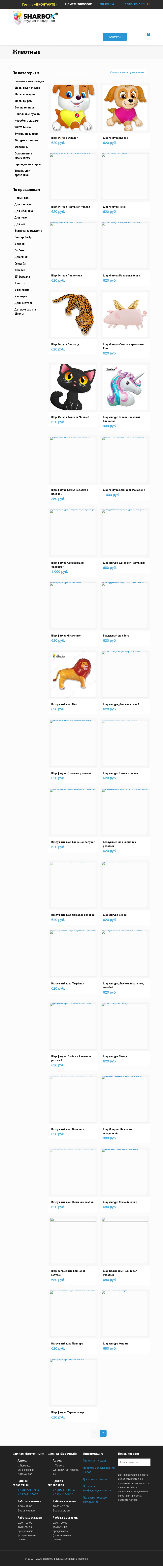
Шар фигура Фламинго (66, 635)
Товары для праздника (22, 173)
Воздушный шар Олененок (68, 1129)
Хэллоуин (21, 296)
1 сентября (22, 290)
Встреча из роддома (28, 230)
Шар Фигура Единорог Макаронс (124, 490)
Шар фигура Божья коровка (120, 773)
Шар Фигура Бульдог (64, 138)
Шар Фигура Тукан (114, 206)
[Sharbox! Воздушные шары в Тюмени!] (35, 17)
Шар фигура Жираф (115, 1343)
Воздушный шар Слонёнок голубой (73, 842)
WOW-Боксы (23, 127)
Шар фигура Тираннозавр (67, 1412)
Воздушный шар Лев (64, 704)
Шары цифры (23, 101)
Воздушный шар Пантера (67, 1343)
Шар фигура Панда (115, 1056)
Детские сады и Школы (25, 311)
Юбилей (20, 270)
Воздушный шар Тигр (116, 635)
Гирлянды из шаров (28, 164)
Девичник (21, 257)
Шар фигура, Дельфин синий (121, 704)
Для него (21, 217)
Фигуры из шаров (26, 140)
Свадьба (20, 263)
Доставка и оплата (95, 1479)
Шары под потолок (27, 88)
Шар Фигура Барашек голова (121, 275)
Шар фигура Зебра (115, 915)
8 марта (20, 283)
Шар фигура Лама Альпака (120, 1202)
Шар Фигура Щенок (115, 138)
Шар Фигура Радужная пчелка (70, 206)
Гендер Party (23, 237)
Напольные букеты (27, 114)
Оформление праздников (23, 155)
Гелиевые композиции (29, 81)
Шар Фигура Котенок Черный (70, 417)
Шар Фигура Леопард (65, 344)
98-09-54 (107, 4)
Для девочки (23, 204)
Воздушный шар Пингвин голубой (72, 1202)
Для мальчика (24, 211)
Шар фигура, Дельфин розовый (71, 773)
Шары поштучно (25, 94)
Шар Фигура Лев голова (66, 275)
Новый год (22, 198)
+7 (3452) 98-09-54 (28, 1490)
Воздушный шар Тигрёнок (67, 983)
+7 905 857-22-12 (136, 4)
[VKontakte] (18, 1558)
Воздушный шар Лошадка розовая (72, 915)
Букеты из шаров (26, 134)
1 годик (19, 244)
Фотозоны (21, 147)
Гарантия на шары (95, 1460)
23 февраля (22, 276)
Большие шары (25, 107)
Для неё (20, 224)
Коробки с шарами (27, 120)
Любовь (20, 250)
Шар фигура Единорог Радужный (124, 562)
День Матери (24, 303)
